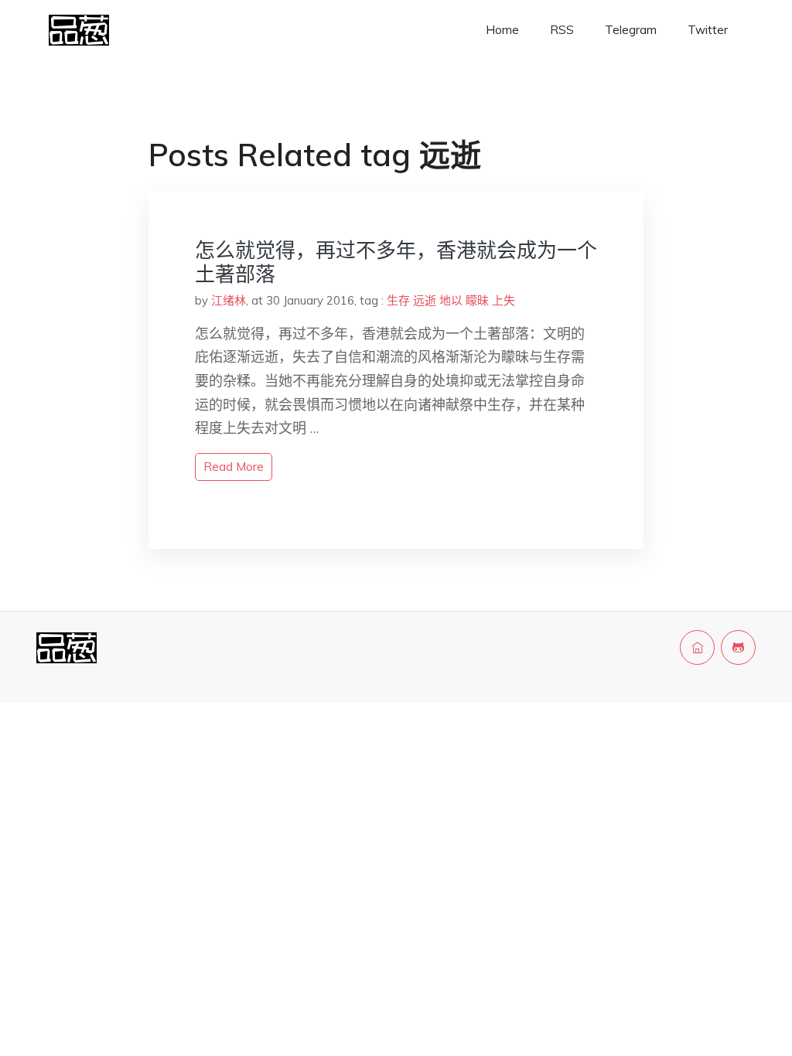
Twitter (708, 29)
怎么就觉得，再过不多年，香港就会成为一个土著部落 (396, 262)
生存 (398, 300)
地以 (451, 300)
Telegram (631, 29)
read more (233, 466)
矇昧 (477, 300)
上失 (503, 300)
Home (502, 29)
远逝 (424, 300)
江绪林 (228, 300)
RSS (562, 29)
